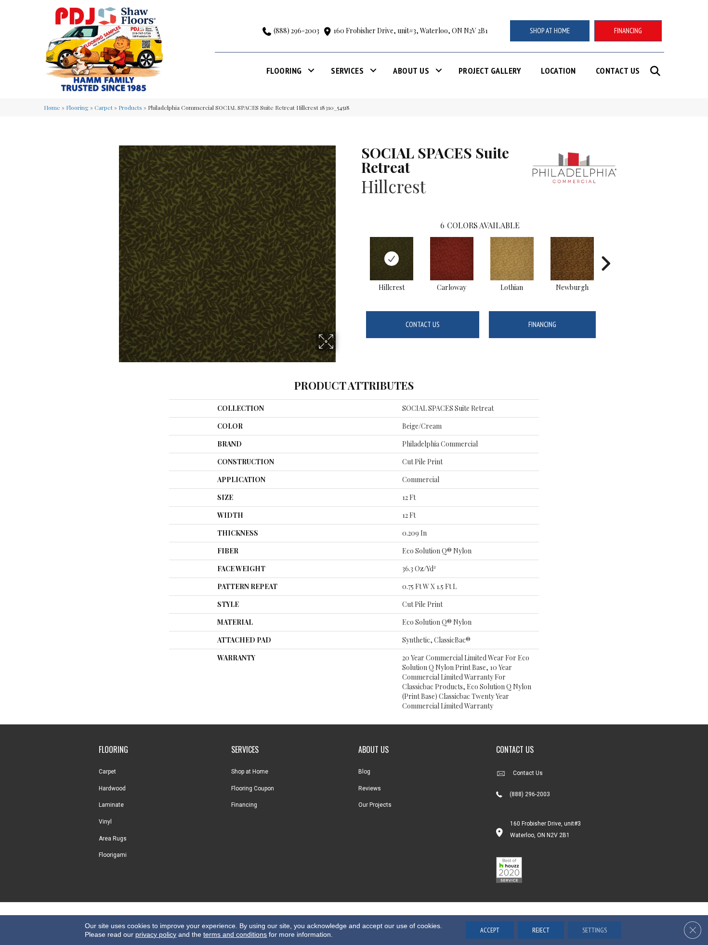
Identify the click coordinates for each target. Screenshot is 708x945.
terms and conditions (235, 934)
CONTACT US (515, 749)
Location (558, 70)
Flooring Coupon (252, 788)
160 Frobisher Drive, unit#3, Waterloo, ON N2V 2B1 (410, 30)
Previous (356, 249)
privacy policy (155, 934)
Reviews (369, 788)
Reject (541, 930)
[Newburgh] (572, 259)
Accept (489, 930)
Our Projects (375, 804)
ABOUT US (373, 749)
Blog (364, 771)
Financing (542, 324)
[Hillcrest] (391, 259)
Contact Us (618, 70)
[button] (657, 71)
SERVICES (245, 749)
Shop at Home (249, 771)
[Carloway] (452, 259)
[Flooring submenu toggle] (311, 70)
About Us (411, 70)
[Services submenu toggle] (373, 70)
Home (52, 107)
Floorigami (113, 855)
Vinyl (105, 821)
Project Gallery (490, 70)
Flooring (284, 70)
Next (605, 249)
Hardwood (112, 788)
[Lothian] (512, 259)
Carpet (103, 107)
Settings (594, 930)
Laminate (111, 804)
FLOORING (113, 749)
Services (347, 70)
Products (130, 107)
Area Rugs (113, 838)
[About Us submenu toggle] (438, 70)
